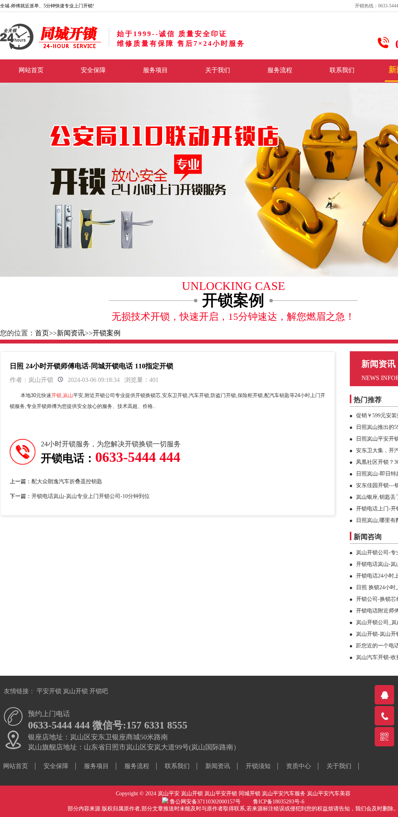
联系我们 (342, 70)
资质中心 (298, 766)
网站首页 (31, 70)
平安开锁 (49, 691)
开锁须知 (258, 766)
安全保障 (93, 70)
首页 (42, 333)
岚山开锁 (75, 691)
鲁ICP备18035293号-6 (278, 802)
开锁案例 (106, 333)
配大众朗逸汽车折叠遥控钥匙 (66, 481)
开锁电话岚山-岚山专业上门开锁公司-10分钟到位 (90, 496)
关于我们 (217, 70)
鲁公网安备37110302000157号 (210, 802)
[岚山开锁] (50, 48)
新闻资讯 (71, 333)
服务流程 (279, 70)
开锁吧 (98, 691)
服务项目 (155, 70)
